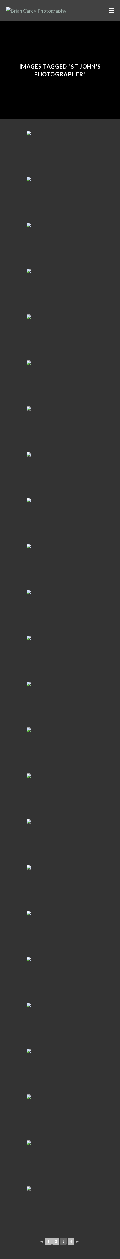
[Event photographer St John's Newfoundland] (60, 245)
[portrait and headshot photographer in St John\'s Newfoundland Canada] (60, 153)
